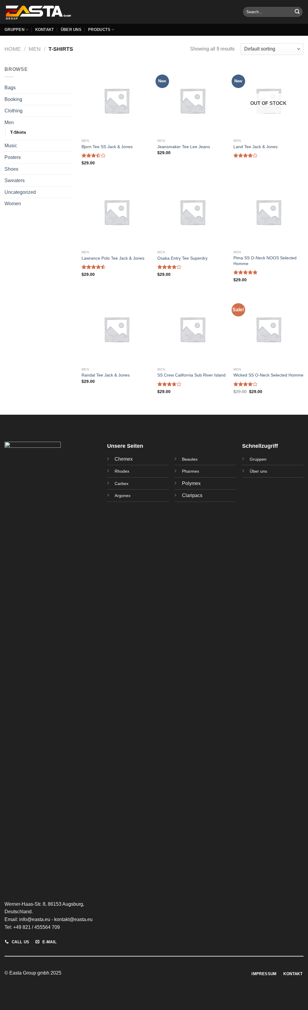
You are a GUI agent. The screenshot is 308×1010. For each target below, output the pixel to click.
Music (11, 145)
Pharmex (190, 471)
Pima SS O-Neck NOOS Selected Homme (265, 260)
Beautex (190, 459)
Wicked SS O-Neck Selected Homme (268, 375)
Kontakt (44, 29)
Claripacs (192, 495)
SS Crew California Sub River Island (191, 375)
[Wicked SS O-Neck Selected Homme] (268, 329)
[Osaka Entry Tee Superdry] (192, 212)
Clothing (14, 110)
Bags (10, 87)
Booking (13, 99)
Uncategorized (20, 192)
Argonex (123, 495)
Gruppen (14, 29)
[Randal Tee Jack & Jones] (117, 329)
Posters (13, 157)
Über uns (258, 471)
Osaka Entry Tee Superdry (182, 258)
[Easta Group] (38, 12)
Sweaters (15, 180)
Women (13, 203)
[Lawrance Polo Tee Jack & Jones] (117, 212)
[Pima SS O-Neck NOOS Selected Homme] (268, 212)
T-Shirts (18, 132)
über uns (71, 29)
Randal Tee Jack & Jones (106, 375)
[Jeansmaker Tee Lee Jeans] (192, 101)
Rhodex (122, 471)
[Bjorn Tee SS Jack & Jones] (117, 101)
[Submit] (297, 12)
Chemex (124, 459)
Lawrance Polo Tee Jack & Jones (113, 258)
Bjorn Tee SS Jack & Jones (107, 146)
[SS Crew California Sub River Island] (192, 329)
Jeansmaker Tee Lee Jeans (183, 146)
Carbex (121, 483)
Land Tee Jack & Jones (255, 146)
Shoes (11, 169)
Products (99, 29)
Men (35, 49)
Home (13, 49)
